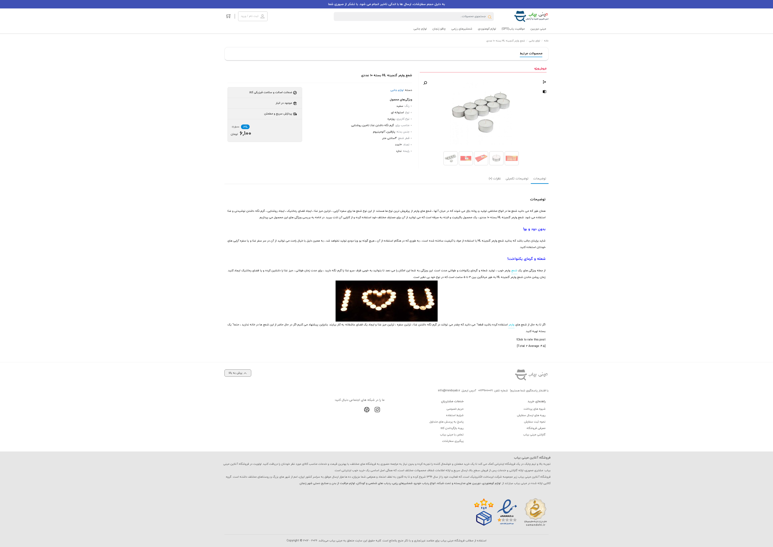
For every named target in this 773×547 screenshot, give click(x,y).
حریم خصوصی (455, 409)
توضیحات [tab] (539, 179)
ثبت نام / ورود (249, 16)
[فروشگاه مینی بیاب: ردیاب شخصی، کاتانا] (531, 16)
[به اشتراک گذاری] (545, 82)
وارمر (511, 325)
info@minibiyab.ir (449, 391)
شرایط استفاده (455, 415)
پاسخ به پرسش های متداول (446, 422)
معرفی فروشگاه (536, 428)
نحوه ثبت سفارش (535, 422)
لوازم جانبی (534, 40)
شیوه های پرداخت (535, 409)
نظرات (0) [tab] (495, 179)
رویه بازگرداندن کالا (452, 428)
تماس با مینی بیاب (452, 435)
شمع (514, 270)
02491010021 (485, 391)
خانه (546, 40)
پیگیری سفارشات (453, 441)
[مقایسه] (545, 92)
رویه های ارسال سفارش (531, 415)
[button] (425, 83)
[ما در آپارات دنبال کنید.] (367, 410)
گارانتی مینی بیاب (534, 435)
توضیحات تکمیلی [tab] (517, 179)
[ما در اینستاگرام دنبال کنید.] (377, 410)
